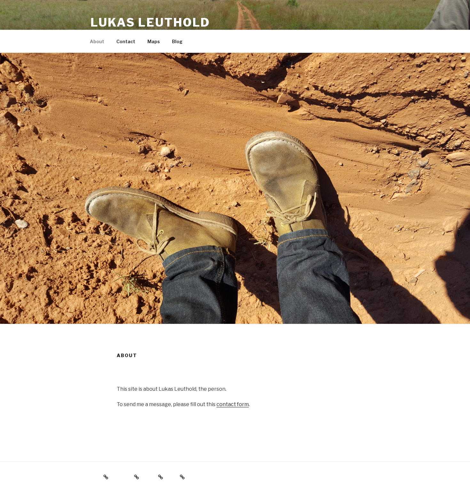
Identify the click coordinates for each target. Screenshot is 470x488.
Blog (177, 41)
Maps (153, 41)
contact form (232, 404)
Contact (125, 41)
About (97, 41)
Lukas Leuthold (150, 22)
